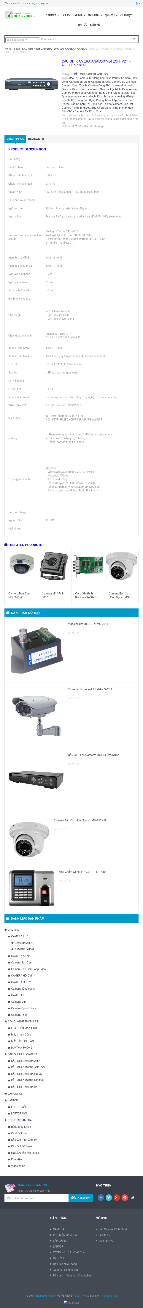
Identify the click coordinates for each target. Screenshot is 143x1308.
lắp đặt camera (113, 104)
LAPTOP (78, 15)
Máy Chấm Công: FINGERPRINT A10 (82, 871)
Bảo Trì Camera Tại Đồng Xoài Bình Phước (94, 78)
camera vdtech (87, 96)
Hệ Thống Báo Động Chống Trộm (91, 100)
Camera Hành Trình (73, 89)
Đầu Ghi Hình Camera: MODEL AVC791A (93, 755)
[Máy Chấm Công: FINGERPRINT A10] (31, 888)
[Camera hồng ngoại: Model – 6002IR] (36, 715)
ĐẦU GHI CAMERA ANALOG (71, 48)
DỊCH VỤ (110, 15)
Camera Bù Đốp (100, 81)
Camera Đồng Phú (99, 85)
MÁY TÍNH (94, 15)
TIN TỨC (83, 24)
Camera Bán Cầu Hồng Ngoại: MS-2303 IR (119, 596)
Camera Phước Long (99, 92)
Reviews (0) (36, 139)
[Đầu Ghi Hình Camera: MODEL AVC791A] (36, 781)
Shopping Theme (46, 1295)
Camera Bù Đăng (79, 81)
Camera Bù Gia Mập (124, 81)
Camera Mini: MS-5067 (53, 595)
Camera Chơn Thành (74, 85)
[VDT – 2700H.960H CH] (31, 86)
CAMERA (51, 15)
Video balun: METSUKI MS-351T (88, 624)
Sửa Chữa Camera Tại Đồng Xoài (81, 111)
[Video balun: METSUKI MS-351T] (36, 650)
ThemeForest (109, 1295)
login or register (40, 3)
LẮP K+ (65, 15)
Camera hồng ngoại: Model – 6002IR (90, 689)
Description (15, 139)
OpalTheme (81, 1295)
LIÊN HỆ (95, 24)
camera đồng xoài (122, 85)
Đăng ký (83, 1198)
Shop (17, 48)
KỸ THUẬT (126, 15)
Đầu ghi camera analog (111, 96)
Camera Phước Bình (74, 92)
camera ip (92, 89)
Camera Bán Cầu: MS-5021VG (19, 595)
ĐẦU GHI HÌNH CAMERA (37, 48)
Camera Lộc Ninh (110, 89)
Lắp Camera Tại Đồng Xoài (87, 104)
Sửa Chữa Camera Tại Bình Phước (112, 107)
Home (8, 48)
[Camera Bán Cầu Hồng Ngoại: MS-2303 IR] (29, 839)
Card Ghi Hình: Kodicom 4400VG (86, 595)
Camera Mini (129, 89)
